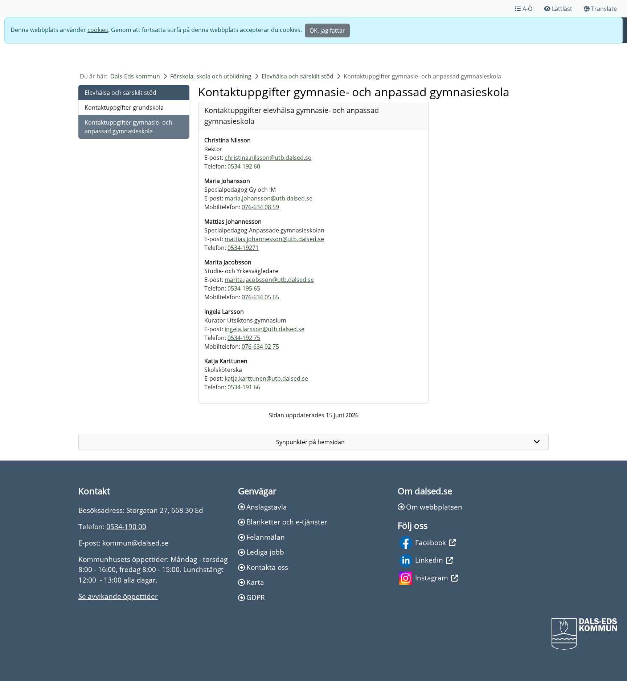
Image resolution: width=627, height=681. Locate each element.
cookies (97, 30)
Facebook (430, 542)
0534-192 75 (244, 338)
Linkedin (429, 560)
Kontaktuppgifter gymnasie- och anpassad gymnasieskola (128, 126)
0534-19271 (243, 248)
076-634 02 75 (260, 346)
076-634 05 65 (260, 297)
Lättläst (562, 9)
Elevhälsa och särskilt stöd (297, 76)
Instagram (431, 578)
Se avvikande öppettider (118, 596)
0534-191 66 (244, 387)
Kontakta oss (267, 567)
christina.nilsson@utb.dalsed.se (268, 158)
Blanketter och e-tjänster (286, 522)
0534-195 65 (244, 288)
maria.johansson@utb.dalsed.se (268, 198)
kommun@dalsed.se (135, 543)
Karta (255, 582)
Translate (604, 9)
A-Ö (527, 9)
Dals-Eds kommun (135, 76)
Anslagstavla (266, 507)
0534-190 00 (126, 526)
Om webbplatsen (434, 507)
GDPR (255, 597)
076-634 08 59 (260, 207)
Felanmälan (265, 537)
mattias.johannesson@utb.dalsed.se (274, 239)
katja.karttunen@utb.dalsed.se (266, 378)
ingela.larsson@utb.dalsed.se (264, 329)
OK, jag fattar (327, 31)
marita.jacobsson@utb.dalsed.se (269, 280)
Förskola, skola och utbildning (210, 76)
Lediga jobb (265, 552)
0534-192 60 (244, 166)
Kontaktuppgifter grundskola (124, 108)
